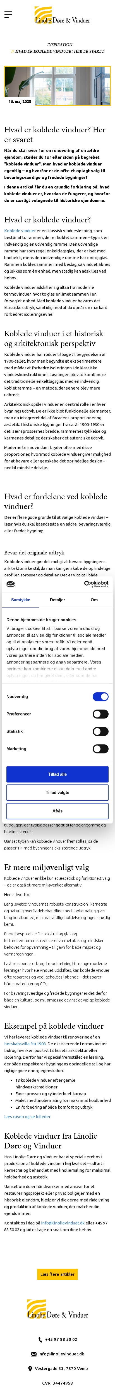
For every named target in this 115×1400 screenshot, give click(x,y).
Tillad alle (57, 774)
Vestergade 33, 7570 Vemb (61, 1368)
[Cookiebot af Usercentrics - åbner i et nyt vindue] (84, 584)
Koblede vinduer (20, 230)
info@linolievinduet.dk (61, 1353)
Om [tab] (94, 599)
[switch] (101, 714)
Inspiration (59, 44)
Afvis (57, 811)
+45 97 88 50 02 (61, 1339)
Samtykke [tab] (20, 599)
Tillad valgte (57, 792)
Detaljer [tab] (57, 599)
